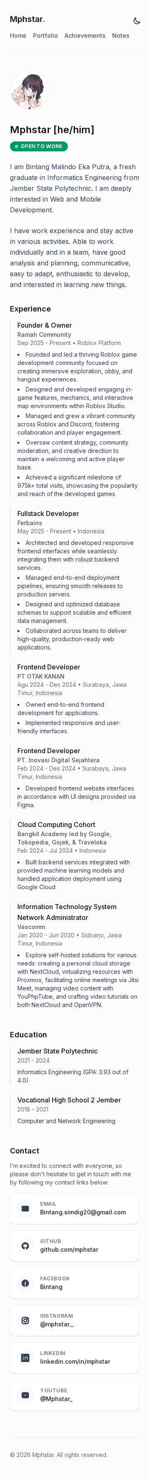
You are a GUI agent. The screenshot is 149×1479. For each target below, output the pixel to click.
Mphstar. (27, 19)
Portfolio (45, 35)
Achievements (85, 35)
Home (18, 35)
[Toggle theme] (137, 20)
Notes (121, 35)
